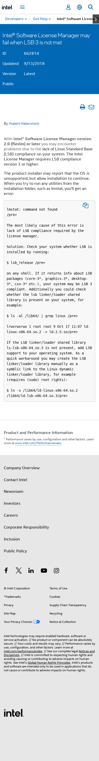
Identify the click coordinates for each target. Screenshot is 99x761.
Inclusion (12, 539)
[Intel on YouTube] (44, 571)
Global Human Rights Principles (49, 662)
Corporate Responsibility (26, 527)
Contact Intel (15, 479)
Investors (12, 503)
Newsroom (13, 491)
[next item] (96, 19)
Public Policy (15, 551)
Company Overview (22, 467)
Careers (11, 515)
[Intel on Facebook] (6, 571)
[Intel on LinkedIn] (31, 571)
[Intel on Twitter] (18, 571)
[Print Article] (82, 107)
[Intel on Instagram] (56, 571)
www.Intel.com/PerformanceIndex (38, 443)
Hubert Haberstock (24, 123)
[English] (79, 7)
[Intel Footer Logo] (14, 712)
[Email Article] (91, 107)
